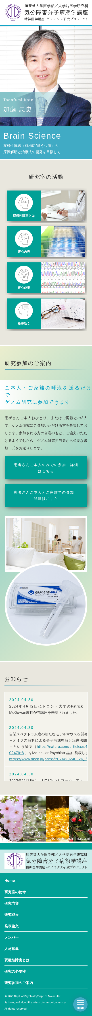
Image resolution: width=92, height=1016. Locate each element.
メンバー (11, 937)
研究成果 (11, 914)
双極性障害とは (16, 960)
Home (9, 880)
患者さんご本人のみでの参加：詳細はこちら (46, 467)
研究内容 (11, 903)
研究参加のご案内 (18, 982)
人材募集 (11, 948)
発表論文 (11, 926)
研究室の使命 (15, 892)
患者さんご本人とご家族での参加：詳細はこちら (46, 495)
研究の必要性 (15, 971)
